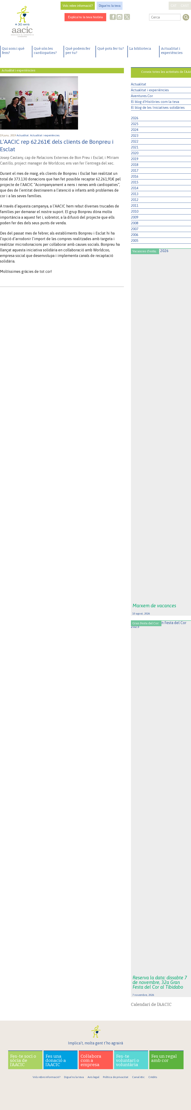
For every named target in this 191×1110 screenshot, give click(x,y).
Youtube (134, 17)
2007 (134, 229)
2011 (134, 205)
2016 (134, 176)
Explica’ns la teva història (85, 17)
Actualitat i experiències (172, 50)
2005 (134, 240)
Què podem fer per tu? (77, 50)
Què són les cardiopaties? (45, 50)
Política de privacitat (115, 1077)
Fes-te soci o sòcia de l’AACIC (23, 1060)
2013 (134, 194)
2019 (134, 159)
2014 (134, 188)
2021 (134, 147)
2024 (134, 130)
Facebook (112, 17)
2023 (134, 135)
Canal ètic (138, 1077)
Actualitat (138, 84)
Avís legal (93, 1077)
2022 (134, 141)
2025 (134, 124)
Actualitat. (23, 135)
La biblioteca (140, 48)
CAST (185, 5)
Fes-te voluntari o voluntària (127, 1060)
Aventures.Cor (142, 96)
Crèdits (152, 1077)
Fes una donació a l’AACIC (55, 1060)
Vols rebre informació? (78, 5)
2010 (134, 211)
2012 (134, 200)
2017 (134, 170)
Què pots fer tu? (110, 48)
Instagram (119, 17)
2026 (134, 118)
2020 (134, 153)
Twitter (127, 17)
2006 (134, 235)
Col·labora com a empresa (91, 1060)
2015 (134, 182)
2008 (134, 223)
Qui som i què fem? (13, 50)
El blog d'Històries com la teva (155, 102)
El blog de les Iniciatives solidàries (158, 107)
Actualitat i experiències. (45, 135)
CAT (174, 5)
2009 (134, 217)
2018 (134, 165)
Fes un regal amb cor (164, 1058)
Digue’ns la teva (109, 5)
